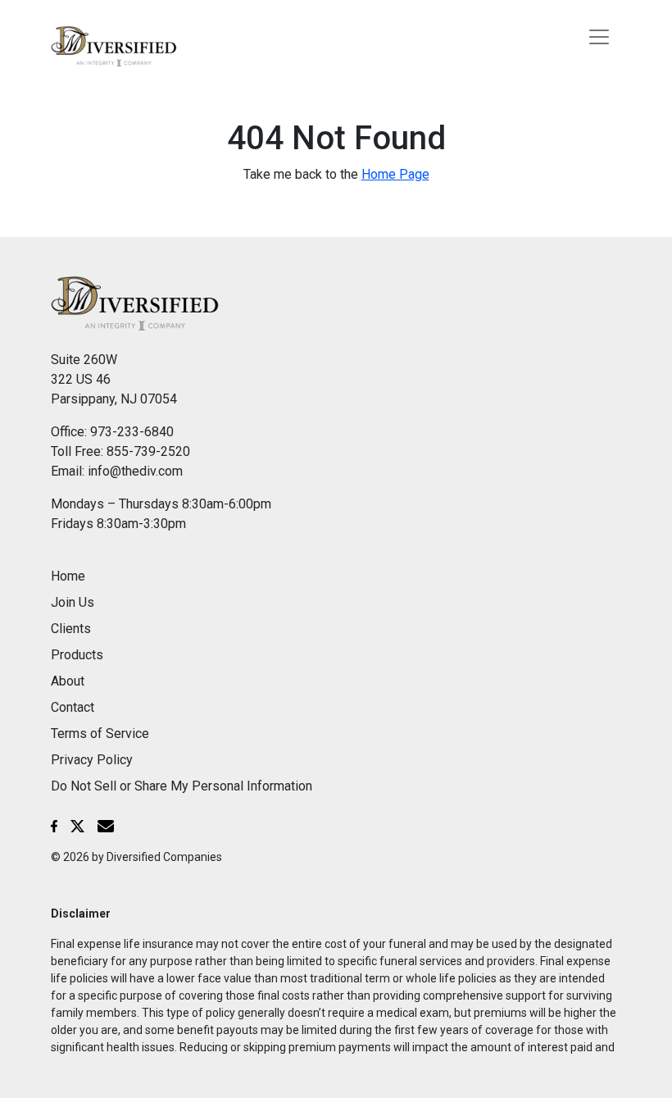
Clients (71, 628)
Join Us (72, 602)
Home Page (395, 174)
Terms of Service (100, 733)
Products (77, 655)
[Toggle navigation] (599, 36)
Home (68, 576)
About (67, 681)
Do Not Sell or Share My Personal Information (181, 786)
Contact (72, 707)
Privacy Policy (92, 760)
